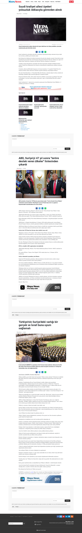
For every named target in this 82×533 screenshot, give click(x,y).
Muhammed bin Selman (25, 128)
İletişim (20, 516)
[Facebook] (37, 52)
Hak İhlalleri (57, 1)
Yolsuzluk (22, 125)
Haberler (28, 1)
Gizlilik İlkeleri (25, 516)
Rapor (39, 1)
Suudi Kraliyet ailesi (24, 129)
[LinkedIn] (42, 52)
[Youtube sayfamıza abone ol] (63, 516)
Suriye (24, 168)
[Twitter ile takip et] (60, 516)
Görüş (32, 1)
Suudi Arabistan (24, 124)
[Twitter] (39, 52)
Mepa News (19, 13)
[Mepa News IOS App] (38, 524)
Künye (16, 516)
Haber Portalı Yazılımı (42, 530)
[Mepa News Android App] (38, 522)
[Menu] (73, 2)
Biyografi (47, 1)
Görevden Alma (24, 127)
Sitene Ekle (30, 516)
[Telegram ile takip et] (69, 516)
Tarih (43, 1)
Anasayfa (11, 516)
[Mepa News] (15, 1)
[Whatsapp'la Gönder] (45, 52)
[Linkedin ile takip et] (66, 516)
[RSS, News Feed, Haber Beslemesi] (72, 516)
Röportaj (52, 1)
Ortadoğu (25, 13)
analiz (32, 472)
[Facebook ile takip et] (58, 516)
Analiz (35, 1)
